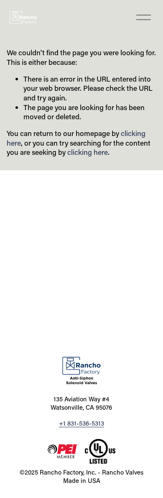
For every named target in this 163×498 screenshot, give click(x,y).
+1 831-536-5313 (81, 423)
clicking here (87, 152)
